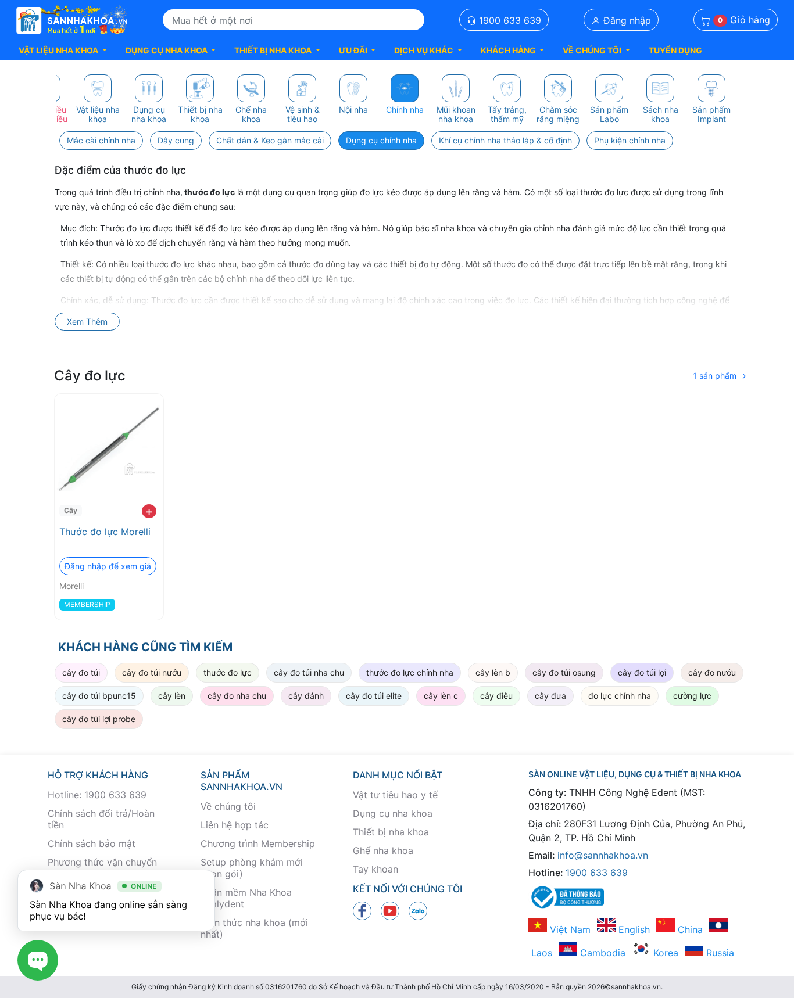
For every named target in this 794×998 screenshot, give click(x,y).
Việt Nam (569, 929)
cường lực (692, 696)
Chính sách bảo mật (91, 843)
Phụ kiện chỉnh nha (630, 140)
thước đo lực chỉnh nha (409, 672)
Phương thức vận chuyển (102, 862)
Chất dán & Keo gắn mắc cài (270, 140)
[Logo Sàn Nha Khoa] (72, 20)
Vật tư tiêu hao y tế (395, 794)
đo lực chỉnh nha (619, 696)
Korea (664, 952)
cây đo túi (81, 672)
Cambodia (601, 952)
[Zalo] (418, 910)
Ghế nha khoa (383, 850)
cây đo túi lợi (642, 672)
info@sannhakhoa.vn (602, 855)
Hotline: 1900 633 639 (97, 794)
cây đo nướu (712, 672)
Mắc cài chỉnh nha (101, 140)
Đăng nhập (625, 20)
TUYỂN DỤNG (675, 50)
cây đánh (306, 696)
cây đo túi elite (374, 696)
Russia (718, 952)
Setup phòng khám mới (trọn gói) (252, 867)
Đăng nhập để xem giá (108, 566)
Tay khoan (375, 869)
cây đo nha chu (237, 696)
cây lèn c (441, 696)
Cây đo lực (90, 375)
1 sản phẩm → (719, 375)
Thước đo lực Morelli (105, 531)
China (689, 929)
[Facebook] (362, 910)
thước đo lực (227, 672)
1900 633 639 (508, 20)
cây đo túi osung (564, 672)
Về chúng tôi (228, 806)
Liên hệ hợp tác (235, 825)
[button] (62, 50)
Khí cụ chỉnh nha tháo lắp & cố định (505, 140)
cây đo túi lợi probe (98, 719)
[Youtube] (390, 910)
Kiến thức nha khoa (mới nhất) (254, 928)
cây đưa (550, 696)
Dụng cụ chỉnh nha (381, 140)
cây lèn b (492, 672)
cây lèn (171, 696)
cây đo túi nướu (151, 672)
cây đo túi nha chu (309, 672)
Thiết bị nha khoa (391, 832)
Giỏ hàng (744, 20)
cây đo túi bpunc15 (99, 696)
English (633, 929)
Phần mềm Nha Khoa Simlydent (246, 898)
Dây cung (176, 140)
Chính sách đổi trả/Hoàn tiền (101, 819)
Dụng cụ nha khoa (392, 813)
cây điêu (496, 696)
